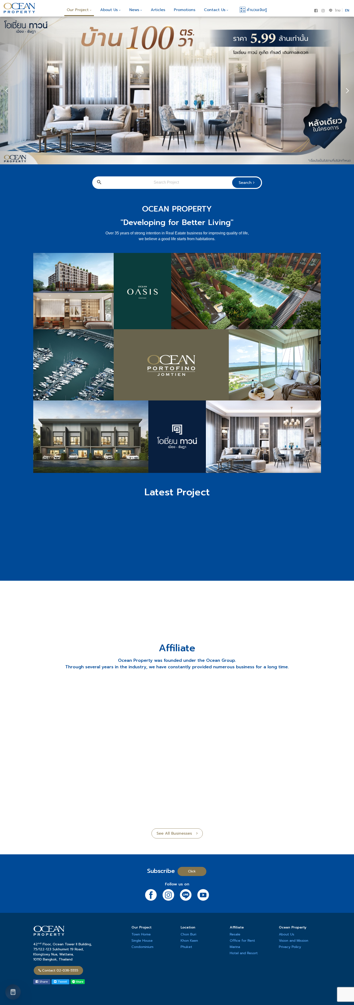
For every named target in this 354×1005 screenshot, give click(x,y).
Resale (235, 934)
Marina (235, 946)
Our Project (78, 10)
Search (246, 183)
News (134, 10)
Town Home (141, 934)
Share (43, 981)
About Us (109, 10)
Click (192, 871)
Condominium (142, 946)
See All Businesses (176, 833)
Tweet (62, 981)
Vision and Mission (293, 940)
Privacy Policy (290, 946)
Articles (158, 10)
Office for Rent (242, 940)
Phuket (186, 946)
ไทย (338, 10)
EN (347, 10)
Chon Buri (188, 934)
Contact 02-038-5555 (60, 970)
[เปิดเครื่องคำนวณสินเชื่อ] (13, 992)
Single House (142, 940)
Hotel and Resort (244, 953)
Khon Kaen (189, 940)
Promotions (184, 10)
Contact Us (214, 10)
